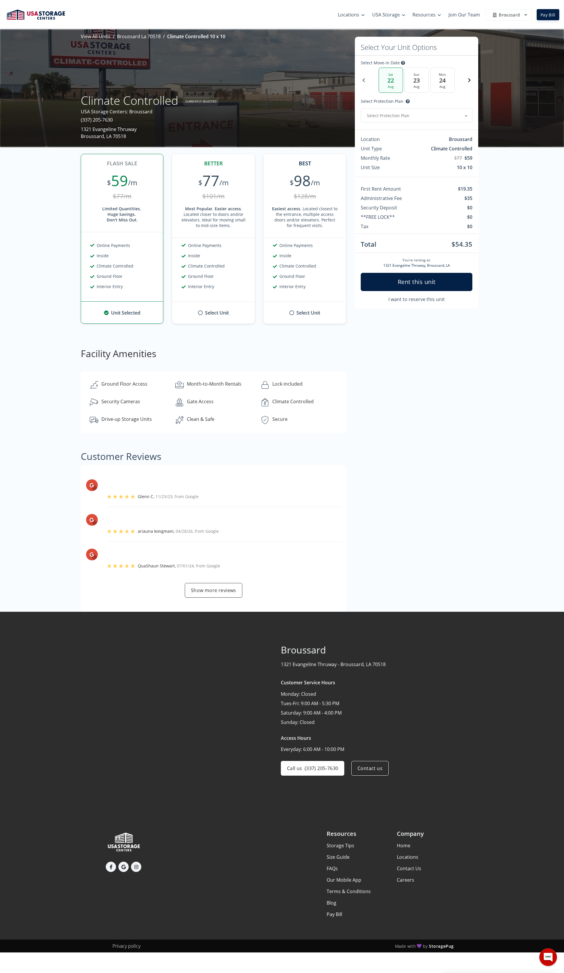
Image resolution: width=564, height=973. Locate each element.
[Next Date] (469, 80)
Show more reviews (213, 590)
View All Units (95, 36)
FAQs (332, 868)
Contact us (369, 768)
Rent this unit (417, 282)
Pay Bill (547, 15)
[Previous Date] (364, 80)
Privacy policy (126, 946)
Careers (405, 880)
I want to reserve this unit (416, 299)
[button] (111, 867)
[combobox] (416, 115)
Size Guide (338, 857)
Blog (331, 903)
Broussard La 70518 (139, 36)
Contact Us (409, 868)
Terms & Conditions (349, 891)
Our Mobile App (344, 880)
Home (403, 845)
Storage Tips (340, 845)
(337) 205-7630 (97, 120)
